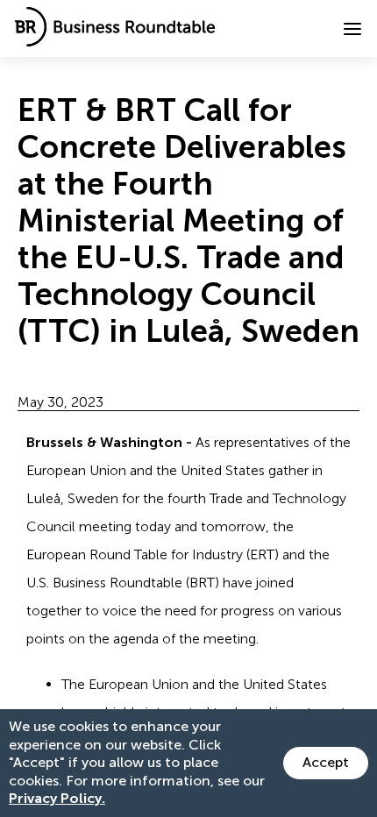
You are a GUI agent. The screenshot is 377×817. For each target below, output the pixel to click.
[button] (352, 28)
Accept (325, 762)
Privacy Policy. (57, 798)
